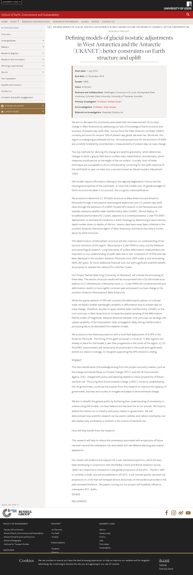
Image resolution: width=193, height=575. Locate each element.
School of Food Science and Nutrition (19, 536)
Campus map (105, 533)
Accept (164, 560)
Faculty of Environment (13, 529)
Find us (102, 536)
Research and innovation (36, 21)
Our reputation (8, 78)
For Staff (55, 533)
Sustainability (105, 547)
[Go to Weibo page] (181, 513)
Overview (5, 34)
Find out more (166, 568)
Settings (163, 564)
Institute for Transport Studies (16, 544)
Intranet (55, 536)
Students (55, 548)
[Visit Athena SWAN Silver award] (10, 512)
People (95, 21)
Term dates (104, 544)
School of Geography (12, 540)
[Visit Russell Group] (26, 512)
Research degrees (9, 53)
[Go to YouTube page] (188, 513)
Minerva (55, 552)
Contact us (108, 21)
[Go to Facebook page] (166, 513)
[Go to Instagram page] (173, 513)
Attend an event (14, 105)
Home (5, 21)
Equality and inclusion (11, 84)
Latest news (12, 111)
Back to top (9, 504)
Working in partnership (65, 21)
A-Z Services (57, 529)
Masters (5, 46)
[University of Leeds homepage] (177, 6)
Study (14, 21)
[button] (188, 15)
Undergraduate (8, 40)
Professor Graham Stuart (109, 101)
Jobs (101, 540)
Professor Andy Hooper (104, 107)
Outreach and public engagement (17, 97)
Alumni (85, 21)
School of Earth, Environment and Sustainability (30, 15)
